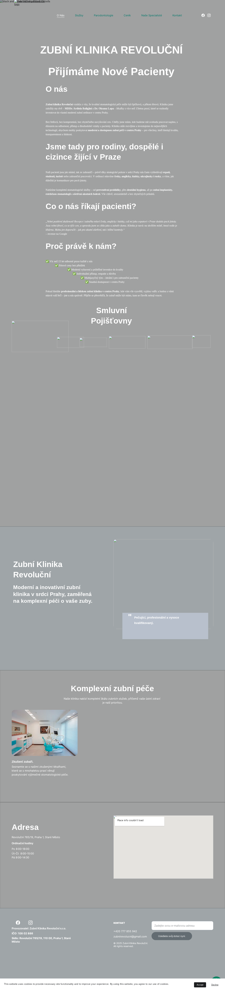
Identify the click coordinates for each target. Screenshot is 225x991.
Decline (214, 985)
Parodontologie (103, 15)
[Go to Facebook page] (204, 15)
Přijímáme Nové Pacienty (112, 71)
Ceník (127, 15)
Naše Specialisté (151, 15)
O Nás (60, 15)
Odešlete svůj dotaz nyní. (171, 936)
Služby (79, 15)
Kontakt (177, 15)
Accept (200, 985)
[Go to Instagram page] (209, 15)
